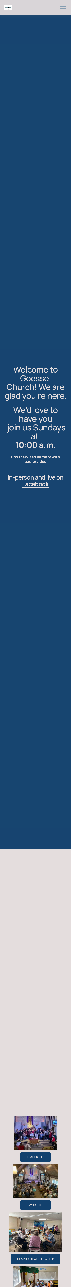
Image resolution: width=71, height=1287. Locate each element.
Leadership (35, 1157)
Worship (35, 1205)
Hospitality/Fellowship (35, 1259)
